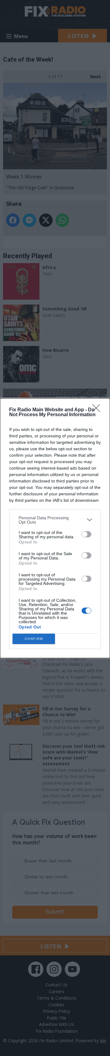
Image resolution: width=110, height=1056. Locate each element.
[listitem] (55, 520)
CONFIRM (34, 638)
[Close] (98, 410)
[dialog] (55, 528)
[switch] (86, 534)
